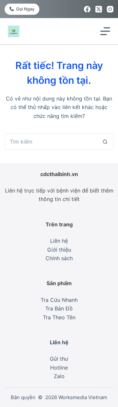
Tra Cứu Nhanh (59, 300)
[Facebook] (87, 9)
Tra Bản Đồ (59, 308)
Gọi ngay (25, 8)
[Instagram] (110, 9)
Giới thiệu (59, 249)
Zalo (59, 376)
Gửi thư (59, 358)
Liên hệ (59, 240)
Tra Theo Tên (59, 317)
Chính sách (59, 258)
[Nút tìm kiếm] (105, 141)
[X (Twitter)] (98, 9)
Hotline (59, 367)
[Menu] (105, 31)
